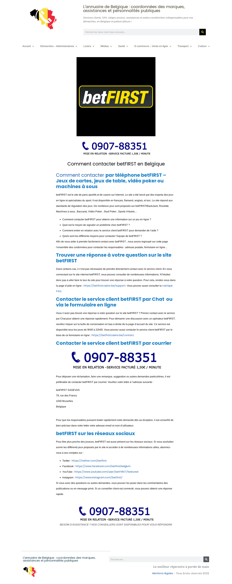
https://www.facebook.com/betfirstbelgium (103, 466)
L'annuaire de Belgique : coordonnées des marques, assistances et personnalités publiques (134, 8)
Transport (183, 46)
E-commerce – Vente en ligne (151, 46)
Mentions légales (162, 573)
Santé (121, 46)
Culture (202, 46)
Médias (105, 46)
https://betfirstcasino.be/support (104, 285)
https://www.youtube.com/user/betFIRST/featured (106, 472)
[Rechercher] (202, 32)
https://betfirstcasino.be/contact (113, 335)
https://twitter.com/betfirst (89, 460)
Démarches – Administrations (57, 46)
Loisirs (87, 46)
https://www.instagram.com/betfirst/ (98, 477)
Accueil (26, 46)
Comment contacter (80, 175)
